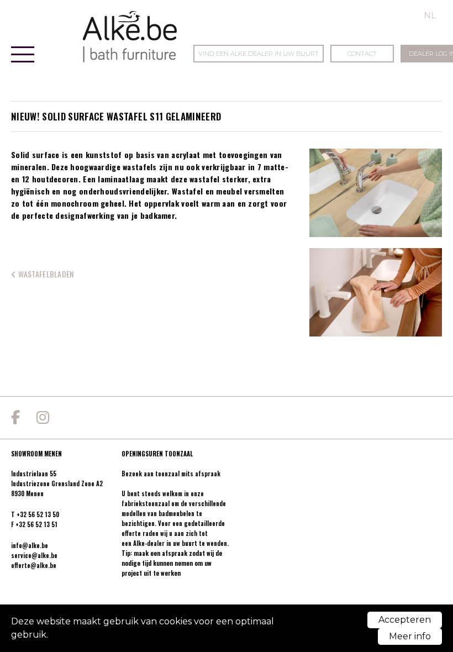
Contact (362, 53)
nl (430, 15)
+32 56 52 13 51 (36, 524)
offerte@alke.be (33, 565)
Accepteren (404, 619)
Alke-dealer (149, 543)
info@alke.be (29, 545)
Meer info (410, 636)
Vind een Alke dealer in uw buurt (258, 53)
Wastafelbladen (44, 274)
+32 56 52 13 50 (38, 514)
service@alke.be (34, 555)
